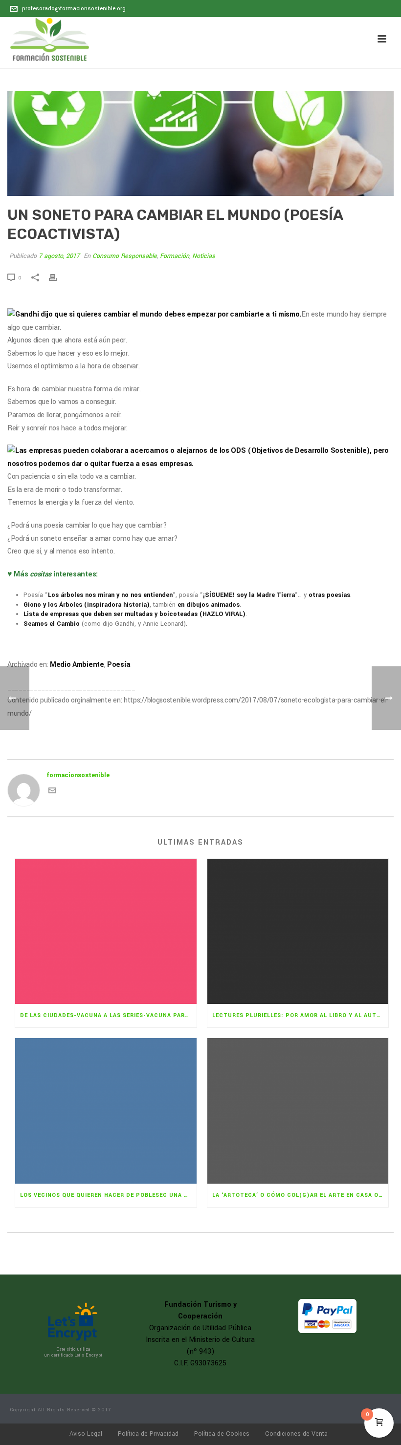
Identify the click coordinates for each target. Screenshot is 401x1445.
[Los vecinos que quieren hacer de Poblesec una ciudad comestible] (106, 1111)
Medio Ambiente (77, 664)
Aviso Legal (85, 1433)
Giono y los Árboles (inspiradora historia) (86, 604)
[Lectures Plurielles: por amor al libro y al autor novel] (298, 931)
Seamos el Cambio (51, 623)
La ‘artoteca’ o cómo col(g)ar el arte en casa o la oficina (300, 1195)
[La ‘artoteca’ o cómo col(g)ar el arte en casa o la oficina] (298, 1111)
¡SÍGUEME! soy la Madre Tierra (249, 595)
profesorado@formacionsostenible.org (74, 8)
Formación (174, 256)
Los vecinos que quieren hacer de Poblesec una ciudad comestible (108, 1195)
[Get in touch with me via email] (52, 792)
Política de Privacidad (148, 1433)
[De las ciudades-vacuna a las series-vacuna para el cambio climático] (106, 931)
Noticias (203, 256)
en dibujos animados (209, 604)
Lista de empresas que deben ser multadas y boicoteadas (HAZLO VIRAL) (134, 614)
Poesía (118, 664)
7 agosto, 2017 (59, 256)
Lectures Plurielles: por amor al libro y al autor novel (300, 1015)
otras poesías (329, 595)
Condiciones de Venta (296, 1433)
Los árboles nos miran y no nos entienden (110, 595)
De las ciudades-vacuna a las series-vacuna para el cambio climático (108, 1015)
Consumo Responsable (124, 256)
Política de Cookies (221, 1433)
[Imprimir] (58, 277)
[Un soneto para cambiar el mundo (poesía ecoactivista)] (200, 143)
